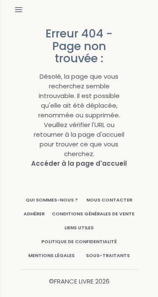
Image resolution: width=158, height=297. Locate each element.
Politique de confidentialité (79, 241)
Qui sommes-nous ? (52, 199)
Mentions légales (51, 255)
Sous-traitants (108, 255)
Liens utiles (79, 227)
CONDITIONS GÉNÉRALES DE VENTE (93, 213)
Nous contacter (109, 199)
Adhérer (34, 213)
